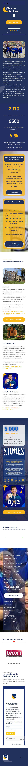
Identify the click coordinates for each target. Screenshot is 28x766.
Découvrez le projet (13, 320)
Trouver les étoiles (13, 512)
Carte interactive (13, 244)
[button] (22, 537)
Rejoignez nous (13, 596)
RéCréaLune (13, 30)
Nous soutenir (13, 22)
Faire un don (13, 192)
